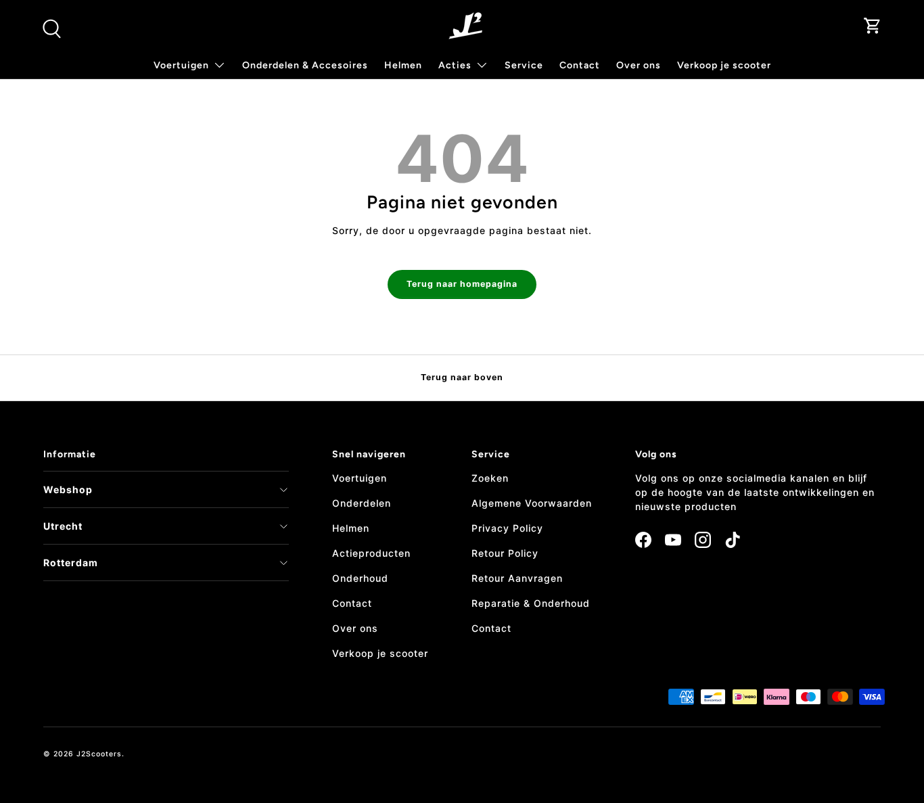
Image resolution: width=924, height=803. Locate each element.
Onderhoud (360, 578)
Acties (454, 65)
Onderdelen (361, 503)
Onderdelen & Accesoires (305, 65)
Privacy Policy (507, 528)
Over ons (638, 65)
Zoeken (490, 478)
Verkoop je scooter (724, 65)
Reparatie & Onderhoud (530, 603)
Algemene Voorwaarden (531, 503)
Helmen (403, 65)
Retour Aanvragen (517, 578)
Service (524, 65)
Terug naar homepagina (462, 284)
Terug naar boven (462, 377)
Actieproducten (371, 553)
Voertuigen (359, 478)
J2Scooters (99, 754)
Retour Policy (504, 553)
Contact (579, 65)
